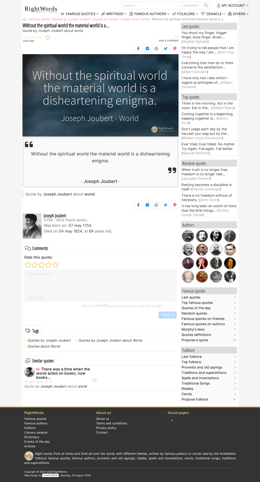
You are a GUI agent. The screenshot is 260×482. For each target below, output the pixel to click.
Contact (102, 432)
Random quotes (194, 313)
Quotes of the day (196, 308)
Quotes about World (44, 346)
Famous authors (149, 14)
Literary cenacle (35, 432)
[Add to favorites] (47, 37)
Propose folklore (195, 399)
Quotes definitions (196, 335)
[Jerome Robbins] (188, 249)
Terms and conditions (111, 423)
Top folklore (191, 362)
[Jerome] (201, 276)
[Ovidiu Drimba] (188, 236)
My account (233, 5)
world (82, 386)
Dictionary (31, 437)
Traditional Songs (196, 383)
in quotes (190, 5)
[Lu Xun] (201, 236)
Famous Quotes (80, 14)
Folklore (185, 14)
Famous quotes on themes (203, 319)
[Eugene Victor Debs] (216, 263)
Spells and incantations (200, 378)
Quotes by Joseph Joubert (49, 340)
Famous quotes (35, 419)
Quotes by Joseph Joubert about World (110, 340)
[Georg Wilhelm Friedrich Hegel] (229, 263)
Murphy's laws (193, 329)
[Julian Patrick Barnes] (216, 236)
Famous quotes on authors (203, 324)
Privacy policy (106, 428)
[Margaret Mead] (201, 263)
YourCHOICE (50, 475)
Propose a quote (195, 340)
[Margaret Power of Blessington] (216, 276)
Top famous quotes (197, 303)
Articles (29, 446)
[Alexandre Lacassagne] (216, 249)
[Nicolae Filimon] (229, 236)
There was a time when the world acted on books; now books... (63, 373)
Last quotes (191, 297)
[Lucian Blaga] (229, 249)
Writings (114, 14)
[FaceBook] (172, 420)
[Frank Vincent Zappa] (229, 276)
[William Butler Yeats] (188, 263)
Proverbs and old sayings (202, 367)
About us (102, 419)
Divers (238, 14)
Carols (187, 394)
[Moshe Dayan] (201, 249)
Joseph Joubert (100, 181)
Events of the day (37, 441)
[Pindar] (188, 276)
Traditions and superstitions (204, 373)
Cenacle (213, 14)
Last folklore (192, 357)
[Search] (206, 5)
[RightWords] (24, 19)
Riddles (187, 389)
